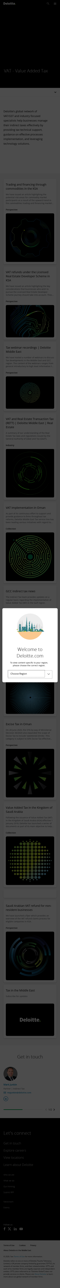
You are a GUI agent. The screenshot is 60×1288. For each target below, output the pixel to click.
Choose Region (18, 673)
